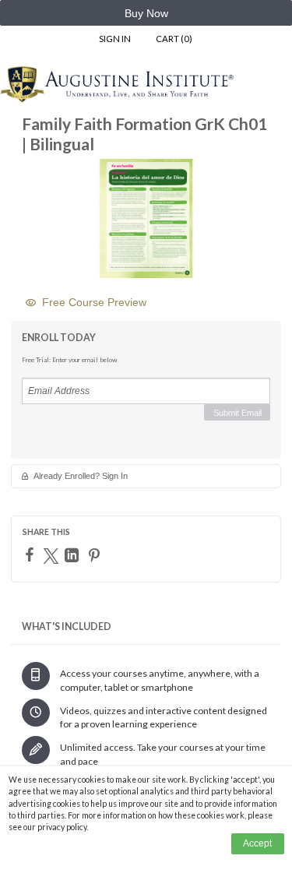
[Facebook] (31, 554)
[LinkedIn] (74, 555)
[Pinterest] (96, 555)
